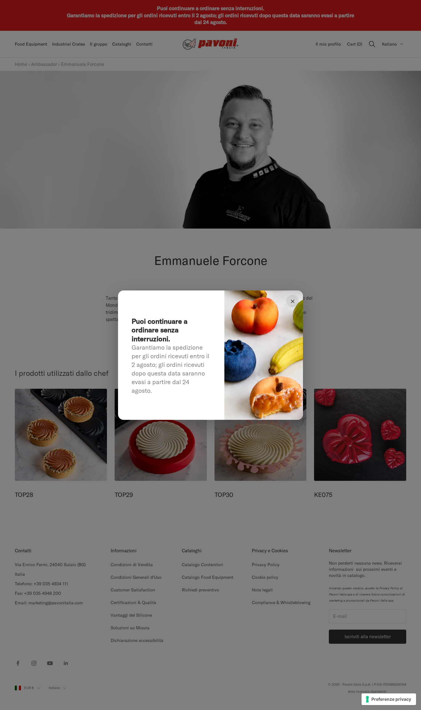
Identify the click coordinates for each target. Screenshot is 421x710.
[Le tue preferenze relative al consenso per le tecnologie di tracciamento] (389, 699)
